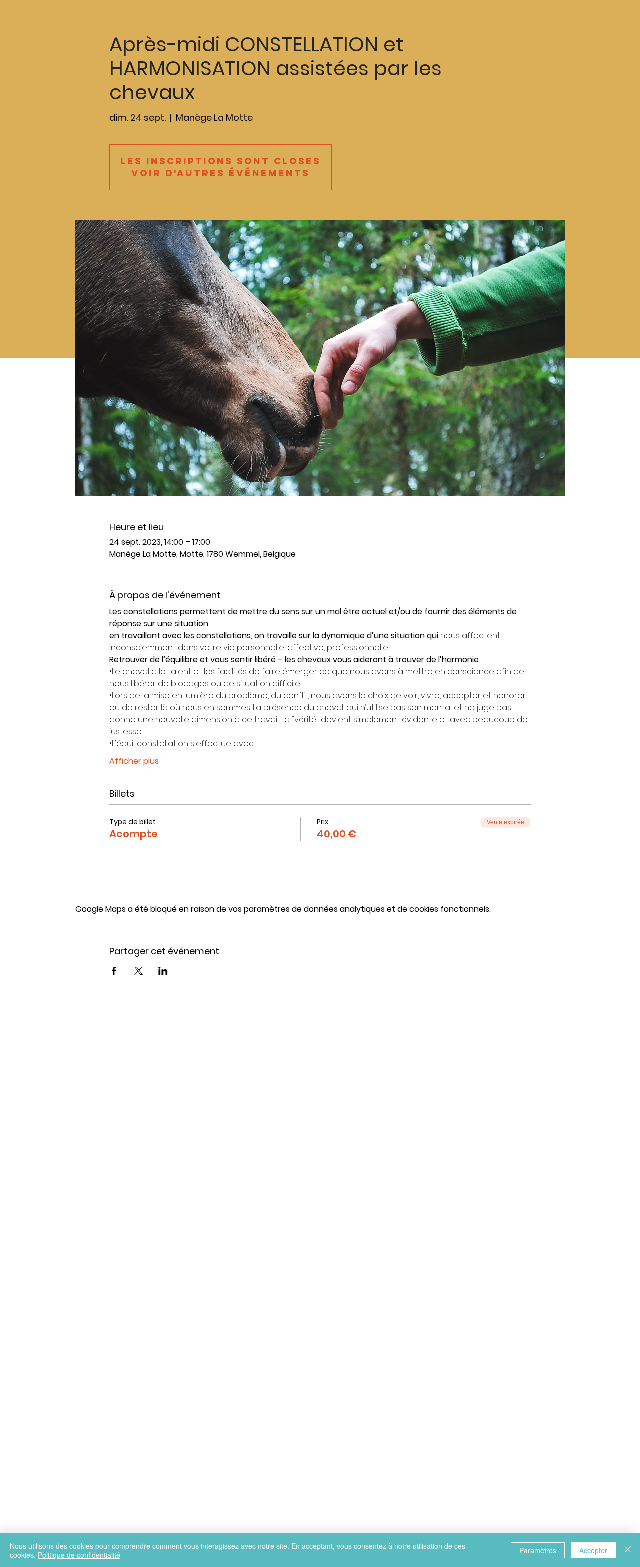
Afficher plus (134, 761)
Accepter (594, 1550)
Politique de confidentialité (79, 1555)
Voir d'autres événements (221, 173)
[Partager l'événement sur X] (139, 971)
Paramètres (538, 1550)
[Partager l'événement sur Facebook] (114, 971)
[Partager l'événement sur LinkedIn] (163, 971)
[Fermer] (628, 1550)
